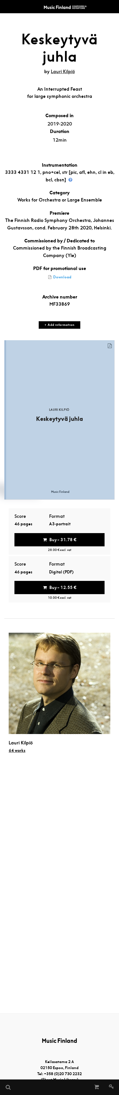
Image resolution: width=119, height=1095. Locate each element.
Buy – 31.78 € (63, 539)
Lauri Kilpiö (63, 72)
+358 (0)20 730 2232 (63, 1073)
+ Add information (59, 325)
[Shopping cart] (97, 1087)
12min (60, 140)
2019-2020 (59, 124)
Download (61, 277)
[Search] (8, 1087)
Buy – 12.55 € (63, 587)
